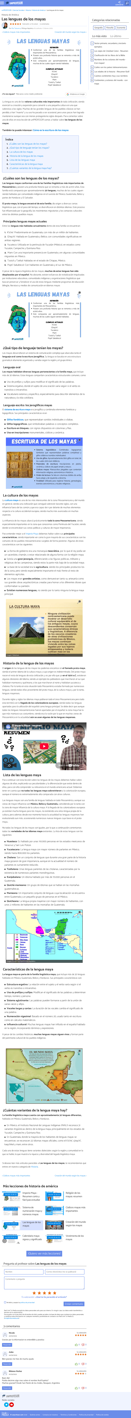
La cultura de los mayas (21, 152)
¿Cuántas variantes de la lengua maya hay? (30, 168)
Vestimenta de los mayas (75, 1237)
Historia (28, 10)
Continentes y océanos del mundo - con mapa (111, 82)
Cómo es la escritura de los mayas (51, 130)
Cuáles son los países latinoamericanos (110, 67)
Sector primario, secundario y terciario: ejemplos (110, 45)
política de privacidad (27, 1302)
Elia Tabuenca (16, 28)
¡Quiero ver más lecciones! (44, 1253)
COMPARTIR (119, 5)
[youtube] (11, 1404)
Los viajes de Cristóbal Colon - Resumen (111, 51)
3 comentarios (44, 24)
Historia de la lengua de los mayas (26, 156)
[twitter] (6, 1404)
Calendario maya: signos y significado (32, 1237)
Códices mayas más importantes (75, 1209)
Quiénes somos (35, 1415)
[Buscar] (127, 3)
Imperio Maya (31, 534)
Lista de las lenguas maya (22, 160)
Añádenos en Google (77, 94)
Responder (7, 1344)
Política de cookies (102, 1415)
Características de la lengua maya (26, 164)
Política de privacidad (86, 1415)
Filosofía (109, 27)
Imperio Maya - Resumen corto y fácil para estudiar (31, 1196)
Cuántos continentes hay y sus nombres (111, 76)
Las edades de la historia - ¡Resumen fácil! (111, 71)
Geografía (98, 27)
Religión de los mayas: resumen (74, 1194)
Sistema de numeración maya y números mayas (32, 1211)
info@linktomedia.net (11, 1318)
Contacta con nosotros (50, 1415)
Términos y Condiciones (68, 1415)
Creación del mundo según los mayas (76, 1223)
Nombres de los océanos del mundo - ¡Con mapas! (110, 61)
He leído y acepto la (21, 1303)
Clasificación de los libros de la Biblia (109, 55)
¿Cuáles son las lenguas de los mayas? (28, 144)
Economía (121, 27)
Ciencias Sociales (18, 10)
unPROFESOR (6, 10)
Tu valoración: (27, 1297)
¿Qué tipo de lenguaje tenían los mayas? (29, 148)
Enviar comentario (74, 1304)
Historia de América (38, 10)
